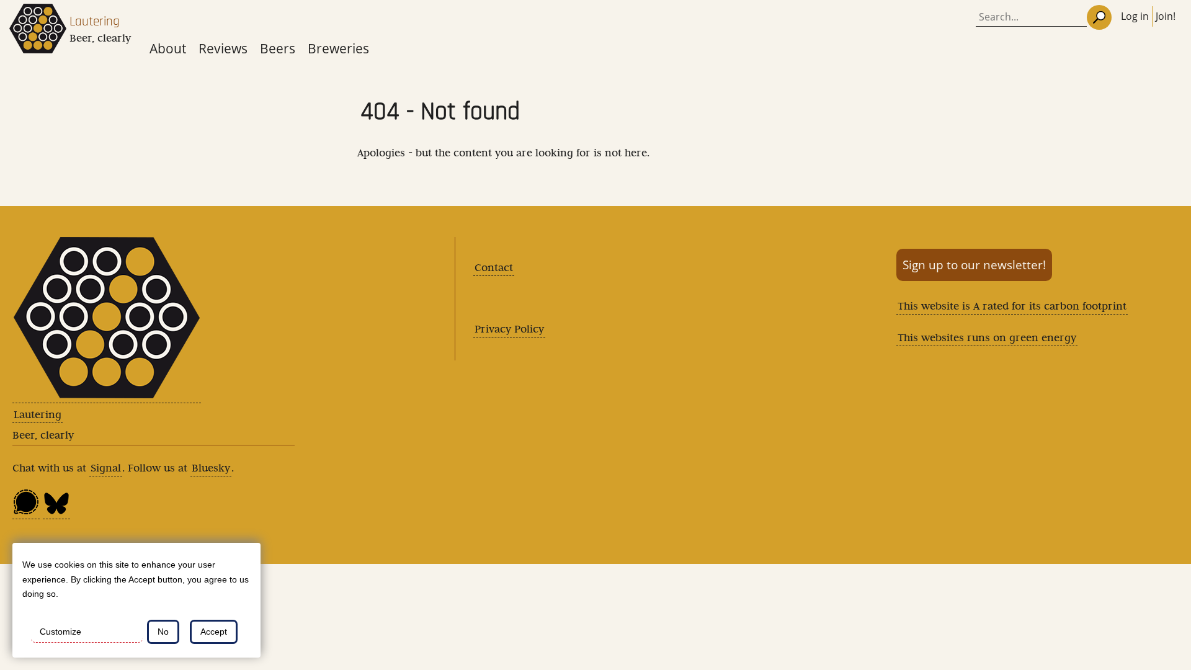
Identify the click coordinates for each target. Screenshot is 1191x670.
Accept (213, 631)
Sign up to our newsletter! (974, 264)
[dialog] (136, 600)
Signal (106, 468)
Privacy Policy (509, 329)
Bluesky (211, 468)
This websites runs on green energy (987, 337)
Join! (1165, 16)
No (163, 631)
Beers (277, 48)
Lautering (94, 21)
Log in (1135, 16)
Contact (494, 267)
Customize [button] (60, 631)
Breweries (338, 48)
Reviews (223, 48)
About (167, 48)
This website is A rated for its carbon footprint (1012, 306)
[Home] (37, 32)
